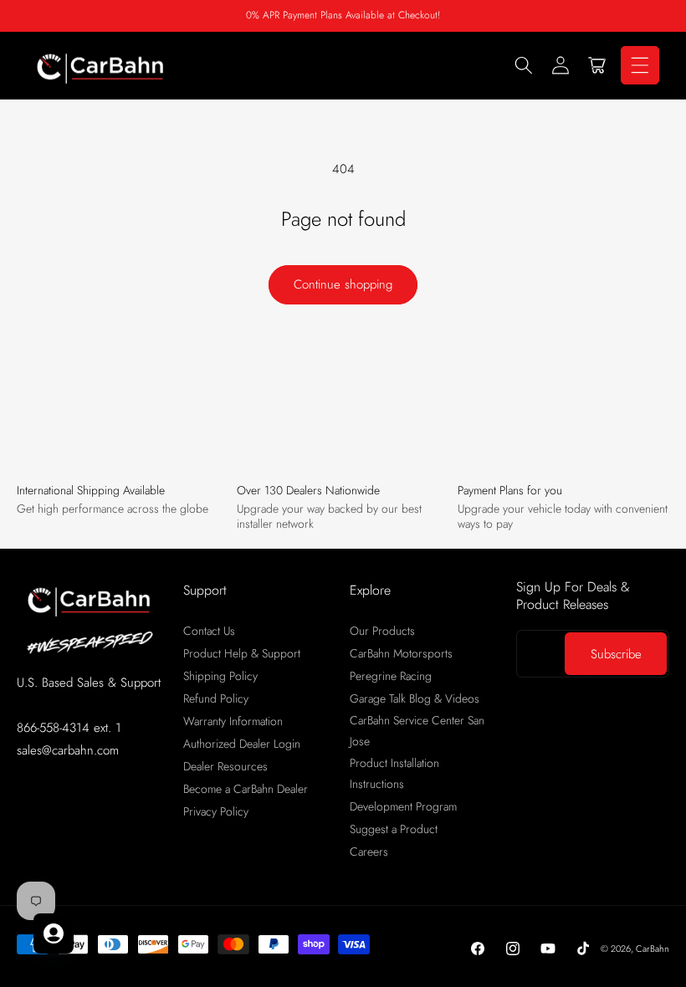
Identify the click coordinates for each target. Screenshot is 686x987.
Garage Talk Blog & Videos (414, 698)
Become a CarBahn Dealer (245, 788)
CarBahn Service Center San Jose (417, 730)
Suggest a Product (394, 829)
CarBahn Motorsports (401, 653)
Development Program (403, 806)
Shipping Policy (220, 675)
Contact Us (209, 630)
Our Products (382, 630)
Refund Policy (215, 698)
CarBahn (652, 948)
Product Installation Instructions (394, 773)
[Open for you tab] (53, 933)
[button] (523, 65)
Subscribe (616, 654)
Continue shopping (343, 284)
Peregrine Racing (391, 675)
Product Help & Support (241, 653)
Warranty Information (233, 721)
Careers (369, 851)
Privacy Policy (215, 811)
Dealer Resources (225, 766)
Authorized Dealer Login (241, 743)
